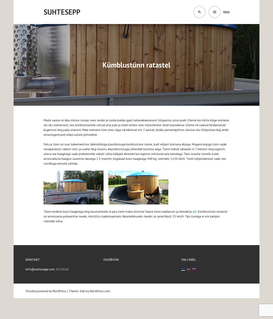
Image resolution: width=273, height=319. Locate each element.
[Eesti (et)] (183, 269)
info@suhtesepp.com (40, 269)
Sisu (226, 12)
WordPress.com (100, 291)
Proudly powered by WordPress (46, 291)
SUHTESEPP (62, 12)
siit (194, 211)
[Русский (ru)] (194, 269)
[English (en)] (188, 269)
